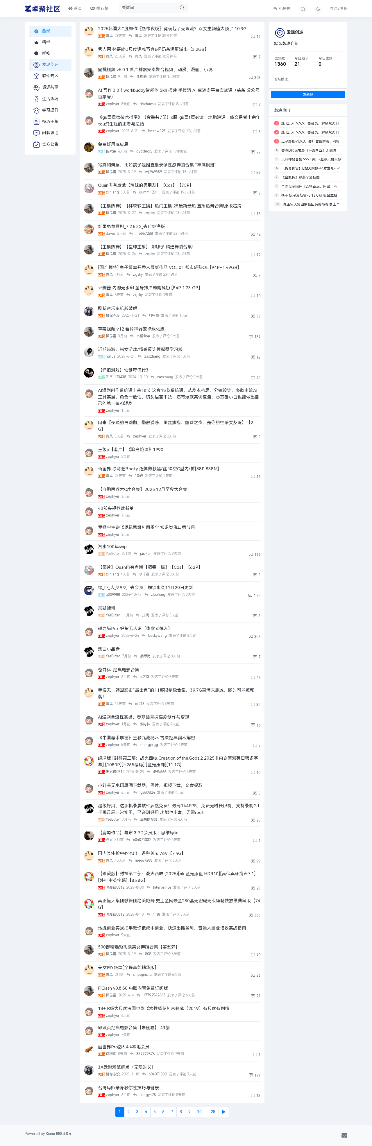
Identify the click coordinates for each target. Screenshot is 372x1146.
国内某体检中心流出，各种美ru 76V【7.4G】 (142, 853)
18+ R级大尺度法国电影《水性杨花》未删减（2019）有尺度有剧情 (163, 1008)
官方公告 (50, 144)
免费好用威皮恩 (113, 144)
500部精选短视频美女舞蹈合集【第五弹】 (139, 947)
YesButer (113, 554)
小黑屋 (284, 8)
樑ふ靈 (111, 77)
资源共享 (50, 87)
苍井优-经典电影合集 (118, 670)
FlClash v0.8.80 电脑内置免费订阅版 (133, 988)
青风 (110, 36)
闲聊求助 (50, 133)
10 (199, 1112)
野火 (110, 840)
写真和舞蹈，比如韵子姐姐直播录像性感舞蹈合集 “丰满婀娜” (157, 165)
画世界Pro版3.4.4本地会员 (123, 1047)
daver (111, 234)
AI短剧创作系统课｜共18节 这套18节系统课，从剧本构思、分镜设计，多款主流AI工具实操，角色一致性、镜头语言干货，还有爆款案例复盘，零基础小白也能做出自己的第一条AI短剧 (178, 397)
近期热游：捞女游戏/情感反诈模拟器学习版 (140, 349)
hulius (111, 356)
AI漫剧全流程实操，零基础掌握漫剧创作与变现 (143, 717)
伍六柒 (111, 151)
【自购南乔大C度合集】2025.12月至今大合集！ (145, 489)
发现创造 (50, 64)
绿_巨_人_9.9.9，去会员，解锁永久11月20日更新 (145, 587)
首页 (77, 8)
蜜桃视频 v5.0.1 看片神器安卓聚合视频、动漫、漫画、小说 (155, 69)
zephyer (113, 104)
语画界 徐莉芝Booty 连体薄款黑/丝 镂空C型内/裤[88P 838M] (158, 469)
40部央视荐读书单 (116, 508)
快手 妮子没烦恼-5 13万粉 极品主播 (309, 195)
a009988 (113, 595)
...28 (211, 1112)
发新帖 (308, 94)
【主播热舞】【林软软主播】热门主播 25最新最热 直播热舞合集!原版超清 (170, 206)
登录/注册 (339, 8)
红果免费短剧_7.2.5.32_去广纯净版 (131, 226)
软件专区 (50, 76)
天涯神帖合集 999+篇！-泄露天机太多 (311, 159)
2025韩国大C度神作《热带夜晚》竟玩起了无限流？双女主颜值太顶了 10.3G (172, 28)
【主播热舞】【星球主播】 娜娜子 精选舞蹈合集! (145, 247)
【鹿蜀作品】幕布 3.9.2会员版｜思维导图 (138, 833)
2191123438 (116, 377)
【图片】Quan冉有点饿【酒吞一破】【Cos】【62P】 (150, 567)
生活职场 (50, 98)
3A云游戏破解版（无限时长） (127, 1067)
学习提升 (50, 110)
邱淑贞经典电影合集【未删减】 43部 (134, 1027)
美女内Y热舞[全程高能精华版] (127, 967)
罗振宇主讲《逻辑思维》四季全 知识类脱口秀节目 (146, 527)
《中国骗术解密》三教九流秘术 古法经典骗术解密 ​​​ (147, 738)
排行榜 (102, 8)
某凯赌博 (106, 608)
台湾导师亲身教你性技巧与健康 (128, 1088)
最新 (45, 31)
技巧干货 (50, 121)
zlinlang (113, 192)
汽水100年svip (112, 546)
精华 (45, 42)
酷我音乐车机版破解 (117, 308)
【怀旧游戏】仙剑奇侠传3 (123, 370)
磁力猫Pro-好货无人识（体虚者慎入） (135, 628)
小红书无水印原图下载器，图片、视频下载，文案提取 (150, 785)
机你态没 (113, 315)
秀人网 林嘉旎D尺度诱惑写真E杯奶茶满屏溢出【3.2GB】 (153, 49)
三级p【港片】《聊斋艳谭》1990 (130, 449)
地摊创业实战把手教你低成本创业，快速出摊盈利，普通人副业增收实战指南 (172, 928)
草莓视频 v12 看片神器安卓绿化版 (131, 329)
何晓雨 (111, 1054)
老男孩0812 (115, 772)
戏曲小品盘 (109, 649)
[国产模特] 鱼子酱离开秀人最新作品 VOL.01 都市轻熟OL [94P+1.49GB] (168, 267)
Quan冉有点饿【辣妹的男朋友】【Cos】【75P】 (146, 185)
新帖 (45, 53)
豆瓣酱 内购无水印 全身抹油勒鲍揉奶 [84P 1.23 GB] (149, 288)
